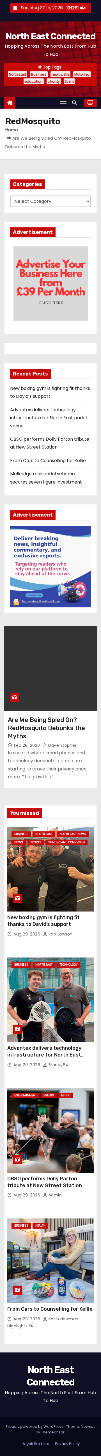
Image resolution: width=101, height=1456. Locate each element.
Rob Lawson (60, 934)
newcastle (60, 74)
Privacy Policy (67, 1443)
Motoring (81, 74)
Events (49, 1095)
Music (65, 1095)
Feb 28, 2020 (28, 745)
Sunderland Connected (66, 842)
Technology (68, 965)
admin (54, 1195)
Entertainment (25, 1095)
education (34, 81)
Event (69, 81)
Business (39, 74)
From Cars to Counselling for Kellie (48, 460)
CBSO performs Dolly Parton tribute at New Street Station (44, 1182)
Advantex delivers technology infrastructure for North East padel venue (48, 418)
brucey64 (57, 1065)
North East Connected (50, 36)
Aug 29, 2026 (27, 934)
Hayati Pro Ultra (35, 1443)
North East (17, 74)
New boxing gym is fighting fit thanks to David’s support (43, 920)
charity (54, 81)
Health (40, 1226)
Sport (18, 842)
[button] (75, 103)
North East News (72, 834)
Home (11, 130)
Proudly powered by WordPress (35, 1426)
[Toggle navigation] (63, 103)
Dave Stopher (62, 745)
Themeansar (53, 1432)
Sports (35, 842)
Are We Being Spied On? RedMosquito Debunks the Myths (46, 728)
